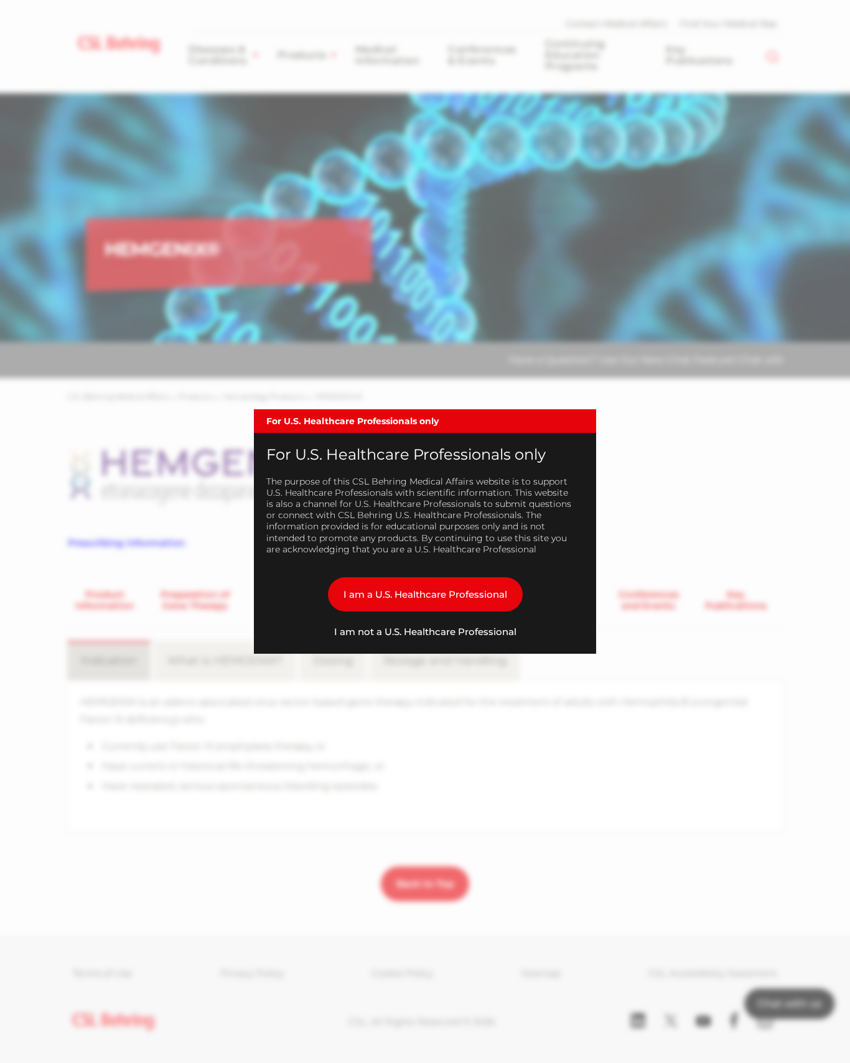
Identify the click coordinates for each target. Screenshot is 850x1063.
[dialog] (425, 531)
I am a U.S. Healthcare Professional (425, 594)
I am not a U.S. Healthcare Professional (425, 632)
